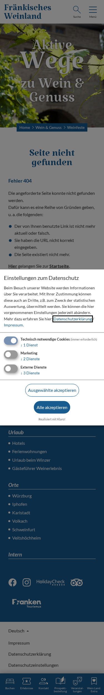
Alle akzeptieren (52, 407)
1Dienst (29, 345)
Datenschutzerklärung (73, 318)
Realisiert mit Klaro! (52, 419)
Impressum (13, 325)
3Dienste (30, 373)
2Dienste (30, 359)
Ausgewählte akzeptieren (52, 390)
